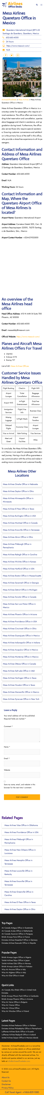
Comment (8, 726)
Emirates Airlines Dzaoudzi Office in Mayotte (19, 943)
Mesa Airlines (24, 99)
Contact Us (6, 1080)
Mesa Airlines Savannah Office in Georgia (21, 582)
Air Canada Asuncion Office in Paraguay (17, 934)
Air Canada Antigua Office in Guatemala (17, 928)
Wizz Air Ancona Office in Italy (14, 969)
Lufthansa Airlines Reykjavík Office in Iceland (19, 1034)
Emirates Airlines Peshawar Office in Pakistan (19, 1025)
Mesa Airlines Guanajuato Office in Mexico (21, 635)
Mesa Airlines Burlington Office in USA (19, 515)
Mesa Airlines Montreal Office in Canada (20, 522)
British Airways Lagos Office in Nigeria (16, 957)
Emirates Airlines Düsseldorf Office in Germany (19, 940)
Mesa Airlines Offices (20, 366)
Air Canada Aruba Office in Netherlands (17, 931)
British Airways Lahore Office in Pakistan (17, 966)
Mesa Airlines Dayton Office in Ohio (18, 491)
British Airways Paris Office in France (16, 937)
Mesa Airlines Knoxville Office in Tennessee (21, 529)
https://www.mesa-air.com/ (28, 336)
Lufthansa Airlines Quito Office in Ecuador (18, 1031)
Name (7, 747)
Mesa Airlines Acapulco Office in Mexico (20, 649)
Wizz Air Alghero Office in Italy (14, 972)
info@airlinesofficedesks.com (19, 1061)
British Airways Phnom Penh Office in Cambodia (20, 996)
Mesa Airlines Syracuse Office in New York (21, 699)
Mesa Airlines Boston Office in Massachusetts (22, 575)
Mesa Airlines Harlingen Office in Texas (19, 678)
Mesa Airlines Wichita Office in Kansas (19, 561)
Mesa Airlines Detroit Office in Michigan (20, 589)
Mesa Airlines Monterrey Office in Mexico (20, 656)
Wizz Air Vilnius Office (10, 1008)
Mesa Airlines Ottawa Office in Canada (19, 663)
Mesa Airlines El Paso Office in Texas (18, 508)
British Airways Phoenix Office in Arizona (17, 999)
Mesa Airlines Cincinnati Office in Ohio (19, 628)
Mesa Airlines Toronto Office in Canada (19, 596)
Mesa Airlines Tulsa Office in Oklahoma (21, 825)
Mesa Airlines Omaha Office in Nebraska (20, 484)
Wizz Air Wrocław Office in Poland (15, 1011)
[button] (37, 5)
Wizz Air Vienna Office (11, 1005)
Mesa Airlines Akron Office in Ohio (18, 537)
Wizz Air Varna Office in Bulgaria (14, 1002)
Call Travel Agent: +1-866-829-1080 (22, 1092)
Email (7, 758)
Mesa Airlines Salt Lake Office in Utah (19, 670)
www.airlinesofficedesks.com (19, 1069)
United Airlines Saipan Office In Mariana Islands (20, 1037)
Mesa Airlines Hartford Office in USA (18, 568)
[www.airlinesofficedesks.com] (12, 4)
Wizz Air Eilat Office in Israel (13, 975)
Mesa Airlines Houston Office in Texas (19, 685)
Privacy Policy (8, 1087)
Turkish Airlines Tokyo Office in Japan (16, 960)
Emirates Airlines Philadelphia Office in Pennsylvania (22, 1028)
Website (7, 770)
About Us (5, 1077)
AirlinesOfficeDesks (9, 99)
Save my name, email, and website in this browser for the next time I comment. (19, 786)
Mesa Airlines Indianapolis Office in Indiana (21, 642)
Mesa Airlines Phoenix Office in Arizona (20, 614)
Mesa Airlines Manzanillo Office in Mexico (21, 692)
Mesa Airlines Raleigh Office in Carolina (20, 554)
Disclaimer (6, 1084)
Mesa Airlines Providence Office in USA (20, 621)
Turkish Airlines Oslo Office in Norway (16, 963)
